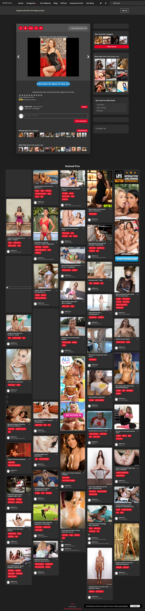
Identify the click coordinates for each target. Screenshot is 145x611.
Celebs (12, 472)
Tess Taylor (65, 477)
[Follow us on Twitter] (100, 3)
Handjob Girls (14, 508)
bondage (11, 570)
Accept (135, 606)
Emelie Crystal (17, 338)
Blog (56, 3)
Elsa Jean (96, 283)
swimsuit (65, 199)
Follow (84, 107)
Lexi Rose (92, 531)
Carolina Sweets (126, 509)
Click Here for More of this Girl (53, 84)
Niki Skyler (130, 390)
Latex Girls (67, 313)
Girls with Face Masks (124, 314)
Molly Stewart (12, 576)
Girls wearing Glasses (43, 304)
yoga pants (47, 527)
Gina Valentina (39, 567)
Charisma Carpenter (14, 465)
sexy (72, 196)
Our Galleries (45, 3)
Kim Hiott (125, 567)
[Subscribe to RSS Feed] (105, 3)
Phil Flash (100, 111)
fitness (124, 436)
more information (123, 606)
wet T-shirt (96, 437)
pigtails (74, 342)
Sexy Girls (94, 220)
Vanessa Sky (93, 494)
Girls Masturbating (123, 482)
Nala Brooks (100, 248)
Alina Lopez (65, 233)
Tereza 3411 (99, 591)
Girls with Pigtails (69, 351)
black (90, 528)
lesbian (48, 567)
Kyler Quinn (65, 306)
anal (72, 233)
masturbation (120, 475)
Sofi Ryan (48, 493)
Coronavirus (126, 299)
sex (70, 236)
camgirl (37, 295)
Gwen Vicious (66, 270)
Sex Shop (90, 3)
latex (72, 306)
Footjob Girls (41, 499)
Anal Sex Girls (68, 242)
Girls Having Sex (42, 431)
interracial (92, 248)
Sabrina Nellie (99, 400)
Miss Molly (11, 573)
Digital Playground (40, 250)
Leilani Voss (16, 242)
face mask (126, 302)
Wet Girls (94, 443)
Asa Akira (65, 535)
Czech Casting (101, 108)
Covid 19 (118, 302)
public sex (19, 502)
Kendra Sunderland (122, 472)
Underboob (95, 406)
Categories (31, 3)
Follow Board (82, 131)
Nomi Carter (65, 196)
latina (49, 194)
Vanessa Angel (101, 491)
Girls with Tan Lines (70, 276)
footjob (37, 493)
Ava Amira (38, 247)
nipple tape (119, 307)
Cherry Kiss (92, 359)
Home (20, 3)
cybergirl (118, 567)
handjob (18, 499)
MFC (123, 390)
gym (129, 436)
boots (118, 509)
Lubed (71, 193)
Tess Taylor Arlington (68, 480)
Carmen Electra (93, 434)
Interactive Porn (76, 3)
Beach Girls (41, 203)
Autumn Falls (12, 533)
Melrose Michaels (40, 298)
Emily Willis (11, 499)
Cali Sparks (38, 527)
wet (42, 196)
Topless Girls (122, 348)
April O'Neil (38, 425)
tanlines (74, 270)
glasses (43, 295)
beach (37, 191)
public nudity (12, 245)
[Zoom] (36, 28)
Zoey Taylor (38, 530)
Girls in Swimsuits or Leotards (73, 205)
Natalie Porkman (21, 429)
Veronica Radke (44, 459)
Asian (10, 242)
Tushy (75, 236)
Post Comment (81, 121)
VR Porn (63, 3)
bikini (42, 191)
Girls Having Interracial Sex (99, 257)
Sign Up (124, 10)
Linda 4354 (92, 491)
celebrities (103, 434)
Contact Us (101, 128)
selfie (64, 345)
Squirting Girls (14, 543)
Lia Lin (37, 196)
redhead (91, 251)
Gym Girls (121, 445)
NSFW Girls (7, 3)
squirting (11, 536)
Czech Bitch (100, 105)
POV (45, 425)
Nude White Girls (96, 324)
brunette (48, 191)
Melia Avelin (92, 214)
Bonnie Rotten (39, 564)
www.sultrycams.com (79, 28)
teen (19, 245)
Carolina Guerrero (40, 194)
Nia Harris (119, 439)
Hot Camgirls (34, 131)
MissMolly (19, 573)
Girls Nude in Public (16, 252)
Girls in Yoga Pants (43, 536)
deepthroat (49, 564)
